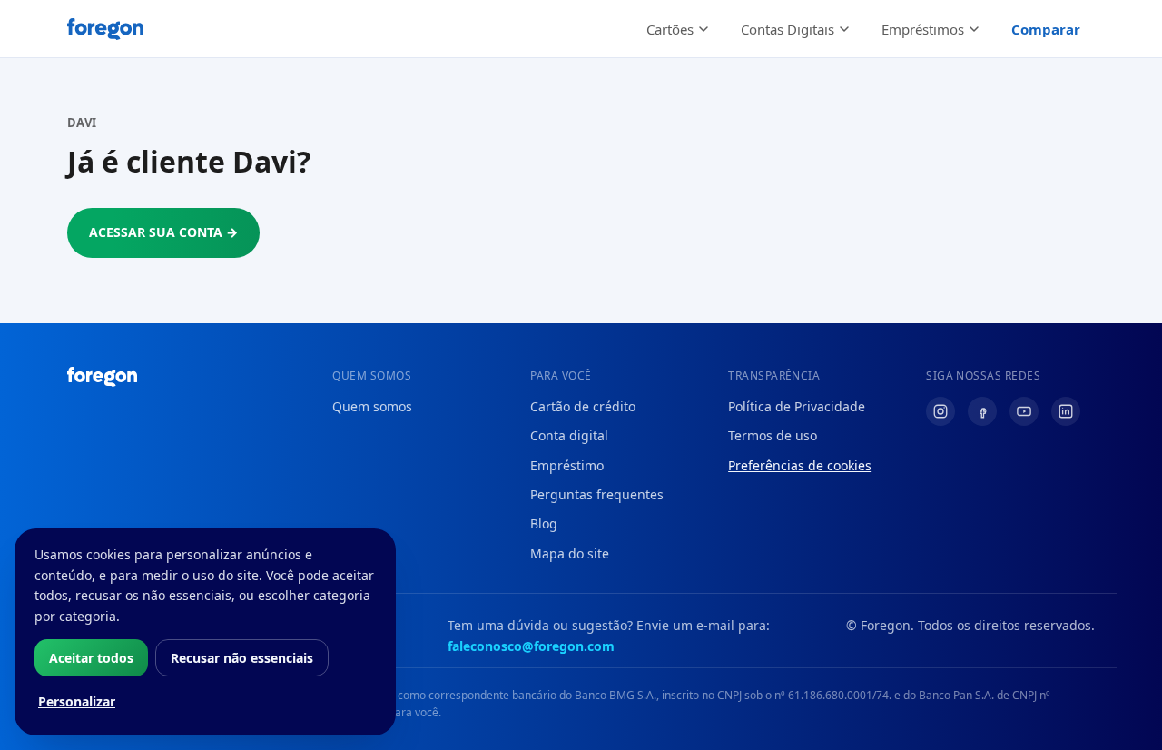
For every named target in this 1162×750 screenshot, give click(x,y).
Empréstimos (922, 29)
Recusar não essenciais (242, 657)
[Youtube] (1024, 411)
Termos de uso (772, 435)
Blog (543, 523)
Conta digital (569, 435)
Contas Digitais (787, 29)
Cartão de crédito (582, 406)
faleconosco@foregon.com (531, 646)
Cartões (670, 29)
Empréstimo (567, 465)
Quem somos (372, 406)
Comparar (1045, 29)
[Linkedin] (1065, 411)
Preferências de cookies (800, 465)
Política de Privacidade (796, 406)
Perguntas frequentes (597, 494)
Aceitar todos (91, 657)
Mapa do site (569, 553)
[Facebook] (982, 411)
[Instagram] (940, 411)
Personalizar (76, 701)
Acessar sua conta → (163, 232)
